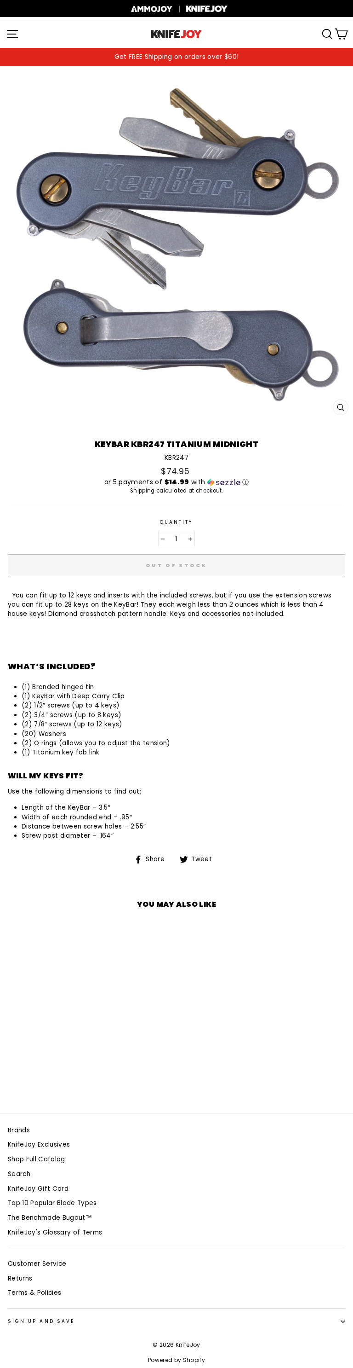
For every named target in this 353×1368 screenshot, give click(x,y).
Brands (19, 1130)
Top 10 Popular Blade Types (52, 1203)
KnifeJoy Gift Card (38, 1188)
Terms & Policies (34, 1292)
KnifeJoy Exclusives (39, 1144)
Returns (20, 1278)
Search (19, 1174)
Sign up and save (41, 1321)
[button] (176, 482)
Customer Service (37, 1263)
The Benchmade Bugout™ (50, 1217)
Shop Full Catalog (36, 1159)
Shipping (142, 490)
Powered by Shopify (176, 1360)
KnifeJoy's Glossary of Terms (55, 1232)
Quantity (176, 522)
